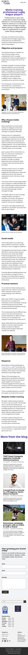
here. (10, 431)
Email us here (5, 636)
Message (4, 577)
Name (3, 564)
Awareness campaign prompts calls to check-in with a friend (13, 525)
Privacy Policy (18, 649)
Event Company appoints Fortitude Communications (13, 458)
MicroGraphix (17, 653)
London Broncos (6, 367)
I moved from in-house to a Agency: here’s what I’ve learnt (13, 492)
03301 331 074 (5, 634)
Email (3, 570)
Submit (5, 592)
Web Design (10, 653)
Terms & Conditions (10, 649)
